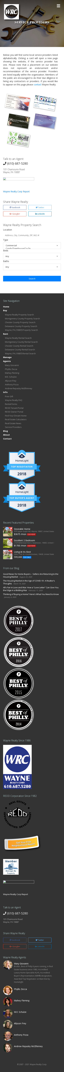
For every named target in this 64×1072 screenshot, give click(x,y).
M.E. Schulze (11, 376)
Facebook (15, 207)
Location (7, 229)
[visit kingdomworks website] (18, 121)
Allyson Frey (10, 380)
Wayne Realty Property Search (19, 314)
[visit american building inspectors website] (17, 102)
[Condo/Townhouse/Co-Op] (32, 248)
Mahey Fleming (12, 372)
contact (37, 84)
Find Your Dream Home (16, 415)
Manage (7, 357)
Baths (6, 261)
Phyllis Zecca (11, 369)
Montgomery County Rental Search (21, 341)
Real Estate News (13, 423)
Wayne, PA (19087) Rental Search (20, 353)
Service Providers (13, 427)
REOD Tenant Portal (14, 408)
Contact (7, 438)
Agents (7, 361)
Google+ (16, 214)
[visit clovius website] (45, 102)
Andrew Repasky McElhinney (18, 388)
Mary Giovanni (12, 365)
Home (6, 306)
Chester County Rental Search (19, 345)
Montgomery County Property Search (22, 318)
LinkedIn (41, 214)
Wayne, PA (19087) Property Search (21, 330)
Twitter (41, 207)
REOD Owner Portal (14, 411)
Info (5, 392)
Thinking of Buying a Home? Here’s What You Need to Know (31, 594)
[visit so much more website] (18, 139)
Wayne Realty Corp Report (16, 191)
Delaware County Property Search (21, 326)
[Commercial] (32, 245)
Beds (5, 250)
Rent (5, 333)
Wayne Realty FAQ (13, 400)
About (6, 434)
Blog (5, 431)
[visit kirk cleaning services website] (45, 121)
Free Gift (9, 396)
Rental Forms (11, 404)
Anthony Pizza (11, 384)
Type (5, 239)
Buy (5, 310)
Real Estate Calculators (16, 419)
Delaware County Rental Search (20, 349)
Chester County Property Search (20, 322)
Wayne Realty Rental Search (18, 338)
